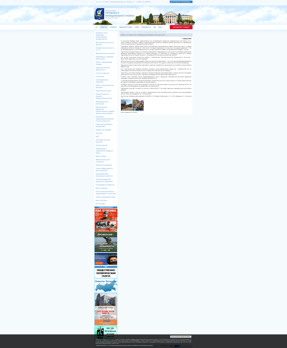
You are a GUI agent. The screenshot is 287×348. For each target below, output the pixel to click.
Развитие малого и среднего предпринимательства (104, 96)
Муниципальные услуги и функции (105, 43)
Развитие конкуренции (104, 165)
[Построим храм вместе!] (106, 309)
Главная (122, 32)
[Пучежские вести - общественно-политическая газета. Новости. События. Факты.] (106, 273)
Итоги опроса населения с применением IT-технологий (106, 192)
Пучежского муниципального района (119, 14)
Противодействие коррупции (102, 81)
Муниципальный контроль (105, 53)
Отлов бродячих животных (105, 185)
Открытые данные (102, 73)
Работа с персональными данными (105, 86)
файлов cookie (135, 339)
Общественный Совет (103, 91)
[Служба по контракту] (106, 242)
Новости (128, 32)
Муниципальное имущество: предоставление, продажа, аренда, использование (105, 110)
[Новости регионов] (106, 286)
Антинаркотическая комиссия (103, 141)
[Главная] (97, 2)
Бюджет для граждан (103, 130)
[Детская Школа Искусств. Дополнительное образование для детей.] (106, 333)
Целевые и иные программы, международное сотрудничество (102, 36)
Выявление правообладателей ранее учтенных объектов (105, 119)
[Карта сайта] (100, 2)
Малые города (101, 156)
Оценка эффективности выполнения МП (104, 169)
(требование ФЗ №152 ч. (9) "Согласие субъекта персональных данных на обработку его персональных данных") (124, 345)
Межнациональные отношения (103, 161)
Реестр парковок (102, 188)
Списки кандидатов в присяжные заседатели (104, 180)
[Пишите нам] (99, 2)
